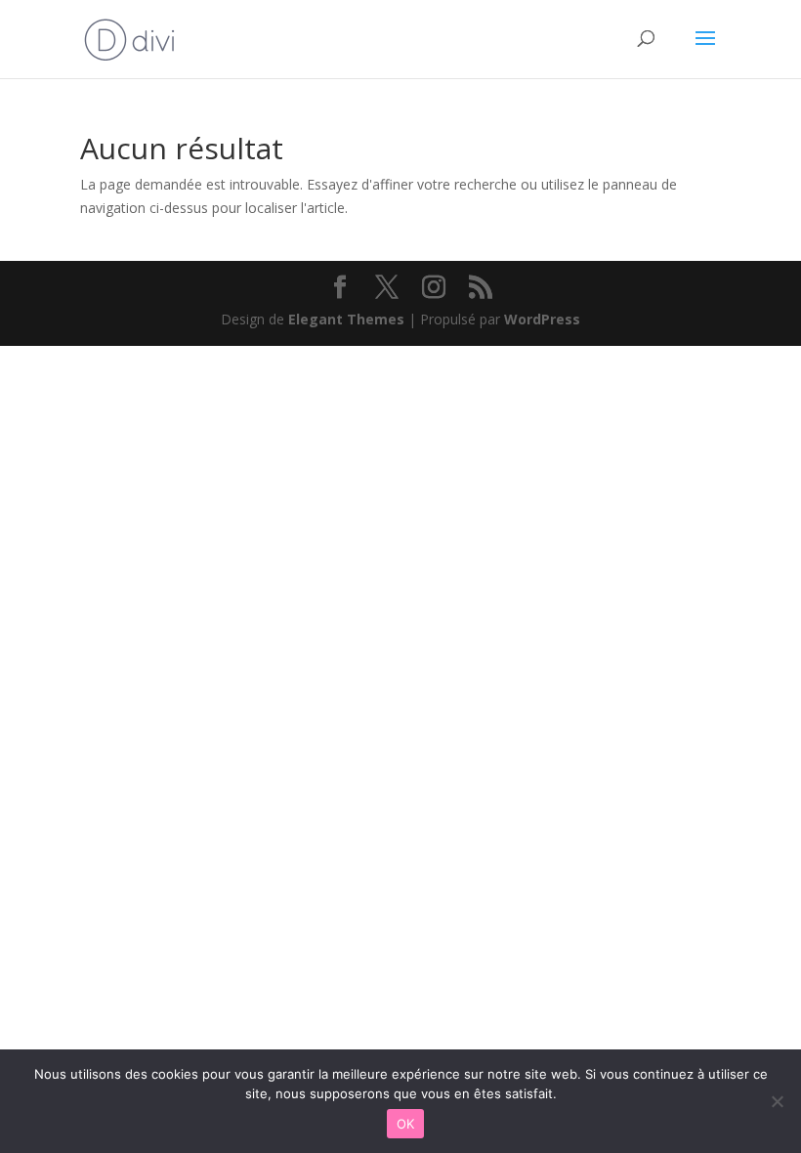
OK (406, 1124)
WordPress (542, 319)
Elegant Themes (346, 319)
